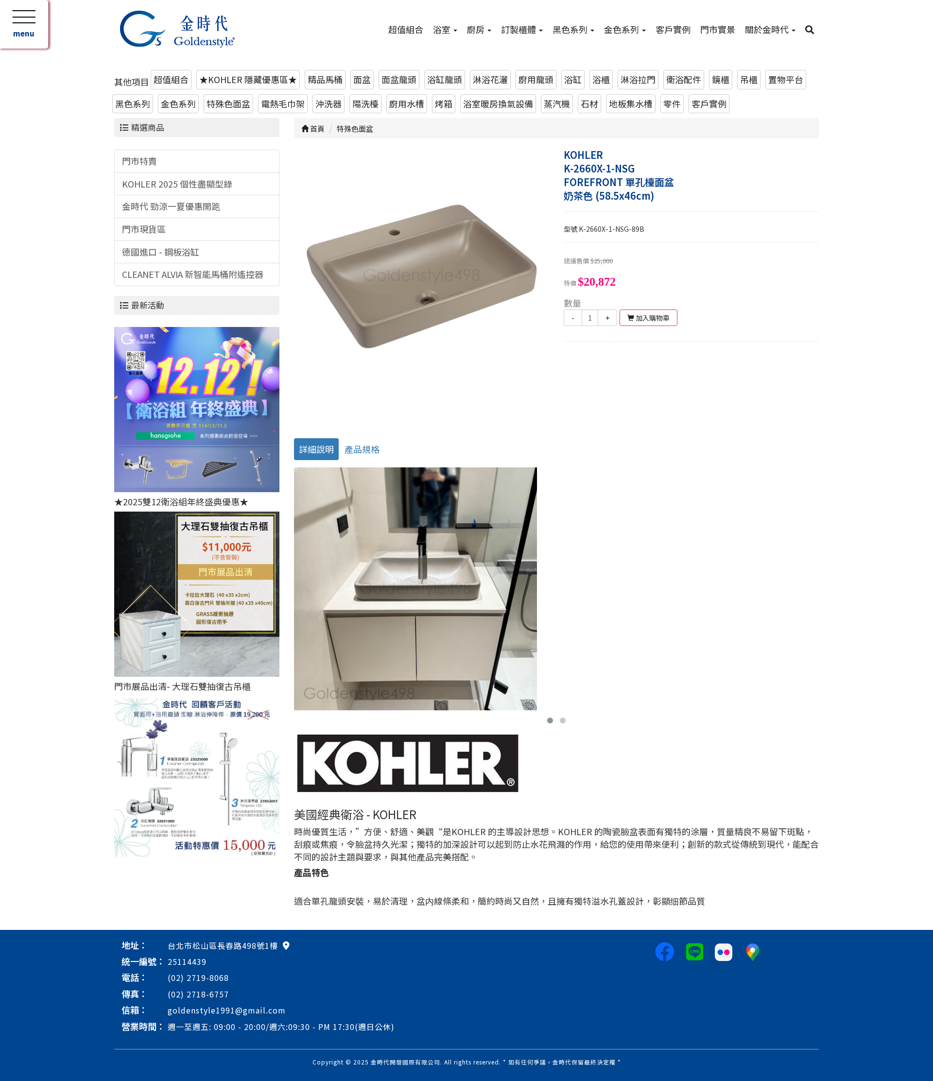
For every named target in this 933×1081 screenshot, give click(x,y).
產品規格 (362, 449)
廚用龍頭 (535, 79)
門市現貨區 (144, 229)
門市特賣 (139, 160)
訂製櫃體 (519, 29)
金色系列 (622, 29)
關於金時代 (768, 29)
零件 (672, 103)
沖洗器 (328, 103)
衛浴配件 (683, 79)
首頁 (317, 128)
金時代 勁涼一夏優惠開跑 (171, 206)
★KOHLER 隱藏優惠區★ (248, 79)
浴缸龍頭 (444, 79)
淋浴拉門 (638, 79)
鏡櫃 (720, 79)
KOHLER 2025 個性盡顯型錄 (177, 183)
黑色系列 (571, 29)
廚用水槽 (406, 103)
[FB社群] (664, 951)
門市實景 (717, 29)
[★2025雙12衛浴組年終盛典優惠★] (196, 408)
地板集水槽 (631, 103)
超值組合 (405, 29)
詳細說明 (316, 449)
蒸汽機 (557, 103)
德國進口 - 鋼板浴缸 (160, 251)
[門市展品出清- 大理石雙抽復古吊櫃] (196, 592)
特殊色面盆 (228, 103)
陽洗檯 (365, 103)
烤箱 (443, 103)
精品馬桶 (325, 79)
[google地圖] (286, 945)
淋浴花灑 (490, 79)
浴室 (442, 29)
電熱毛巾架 (283, 103)
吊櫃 (749, 79)
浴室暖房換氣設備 (498, 103)
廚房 (476, 29)
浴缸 (573, 79)
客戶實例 (673, 29)
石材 (589, 103)
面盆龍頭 (398, 79)
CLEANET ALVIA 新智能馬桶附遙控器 (192, 274)
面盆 (362, 79)
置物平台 (785, 79)
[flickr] (723, 951)
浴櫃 (601, 79)
